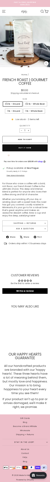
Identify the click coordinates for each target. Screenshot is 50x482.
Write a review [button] (25, 291)
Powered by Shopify (25, 480)
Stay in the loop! (24, 442)
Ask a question (25, 228)
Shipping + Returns (25, 223)
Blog (25, 422)
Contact (25, 453)
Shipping (15, 93)
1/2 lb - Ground (12, 104)
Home (24, 74)
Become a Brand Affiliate (25, 426)
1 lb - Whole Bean (34, 111)
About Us (25, 449)
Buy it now (25, 148)
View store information (16, 175)
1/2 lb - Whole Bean (35, 104)
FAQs (25, 457)
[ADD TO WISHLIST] (8, 155)
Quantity (25, 126)
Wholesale (25, 430)
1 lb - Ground (13, 111)
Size (25, 99)
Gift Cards (25, 418)
